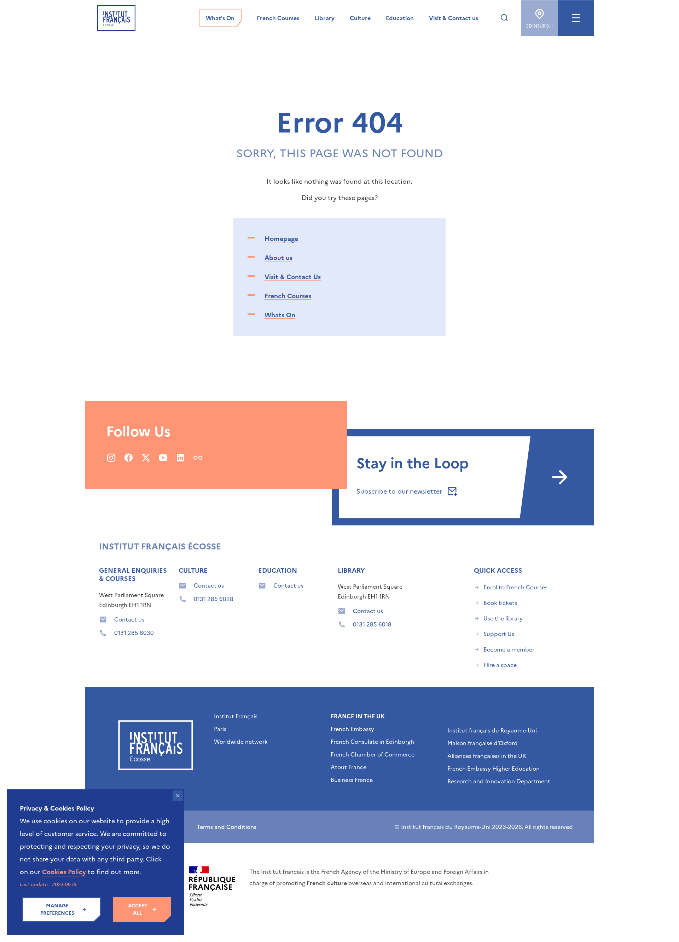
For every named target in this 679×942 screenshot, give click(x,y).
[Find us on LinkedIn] (180, 457)
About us (278, 258)
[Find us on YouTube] (163, 457)
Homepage (281, 238)
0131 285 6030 (134, 633)
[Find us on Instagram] (111, 457)
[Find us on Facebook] (128, 457)
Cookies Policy (64, 872)
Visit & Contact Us (293, 277)
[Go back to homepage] (116, 18)
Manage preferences (57, 909)
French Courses (288, 296)
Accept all (137, 909)
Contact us (129, 619)
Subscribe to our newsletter (400, 491)
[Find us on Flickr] (198, 457)
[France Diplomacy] (212, 886)
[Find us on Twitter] (146, 457)
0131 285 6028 (213, 599)
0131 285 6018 (372, 624)
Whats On (280, 315)
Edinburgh (539, 26)
